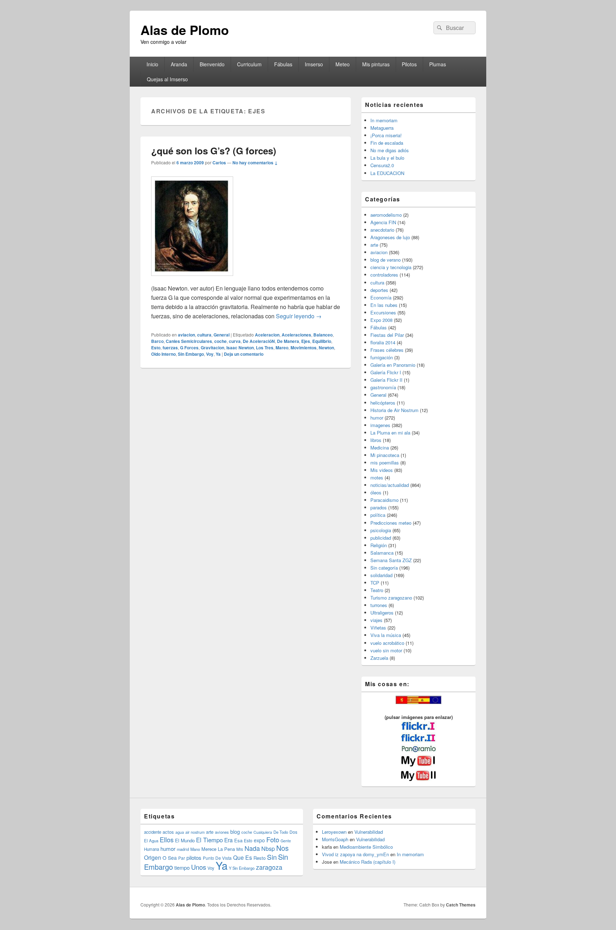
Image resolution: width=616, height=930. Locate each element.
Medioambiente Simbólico (366, 846)
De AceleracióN (259, 341)
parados (378, 507)
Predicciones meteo (390, 522)
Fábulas (283, 64)
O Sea (170, 857)
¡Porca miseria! (386, 135)
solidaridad (381, 575)
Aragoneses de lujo (390, 237)
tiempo (182, 867)
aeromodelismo (386, 214)
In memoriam (383, 120)
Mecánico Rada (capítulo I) (367, 861)
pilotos (193, 857)
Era (228, 840)
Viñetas (378, 627)
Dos (293, 832)
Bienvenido (212, 64)
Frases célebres (387, 349)
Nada (252, 848)
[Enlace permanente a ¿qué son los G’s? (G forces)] (192, 279)
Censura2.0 (382, 165)
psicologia (380, 530)
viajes (376, 620)
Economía (380, 297)
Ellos (167, 839)
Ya (218, 354)
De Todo (280, 832)
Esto (155, 347)
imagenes (380, 425)
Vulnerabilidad (368, 831)
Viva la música (385, 635)
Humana (151, 849)
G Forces (189, 347)
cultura (204, 335)
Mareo (282, 347)
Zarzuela (379, 657)
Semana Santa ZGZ (391, 560)
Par (181, 858)
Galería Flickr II (386, 379)
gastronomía (383, 387)
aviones (222, 832)
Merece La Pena (218, 849)
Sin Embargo (191, 354)
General (222, 335)
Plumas (437, 64)
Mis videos (381, 470)
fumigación (381, 357)
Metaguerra (382, 127)
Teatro (376, 590)
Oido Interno (163, 354)
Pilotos (409, 64)
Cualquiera (262, 832)
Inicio (152, 64)
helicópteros (382, 402)
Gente (286, 840)
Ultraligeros (382, 612)
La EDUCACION (387, 173)
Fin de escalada (386, 142)
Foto (272, 839)
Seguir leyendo (299, 316)
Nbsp (268, 848)
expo (259, 840)
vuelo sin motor (386, 650)
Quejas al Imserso (167, 79)
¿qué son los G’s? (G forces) (213, 150)
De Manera (288, 341)
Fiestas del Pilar (387, 335)
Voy (210, 354)
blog (235, 831)
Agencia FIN (383, 222)
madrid (183, 849)
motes (376, 477)
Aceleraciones (296, 335)
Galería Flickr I (385, 372)
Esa (238, 840)
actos (168, 831)
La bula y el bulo (387, 157)
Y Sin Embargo (242, 868)
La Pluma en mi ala (390, 432)
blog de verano (385, 259)
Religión (378, 545)
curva (235, 341)
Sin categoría (384, 567)
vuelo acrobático (387, 642)
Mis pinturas (376, 64)
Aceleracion (267, 335)
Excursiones (383, 312)
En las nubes (383, 305)
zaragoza (269, 867)
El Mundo (185, 840)
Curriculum (249, 64)
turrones (378, 605)
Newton (326, 347)
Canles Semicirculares (189, 341)
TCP (374, 582)
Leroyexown (334, 831)
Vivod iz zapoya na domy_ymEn (355, 854)
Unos (198, 867)
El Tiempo (209, 840)
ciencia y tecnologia (390, 267)
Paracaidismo (384, 500)
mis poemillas (384, 462)
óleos (375, 492)
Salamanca (382, 552)
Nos (282, 848)
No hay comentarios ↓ (255, 162)
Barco (157, 341)
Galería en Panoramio (392, 364)
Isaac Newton (240, 347)
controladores (384, 274)
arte (374, 244)
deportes (379, 290)
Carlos (219, 162)
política (377, 515)
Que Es (242, 857)
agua (179, 832)
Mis (239, 849)
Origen (152, 857)
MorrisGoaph (335, 839)
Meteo (342, 64)
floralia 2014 (382, 342)
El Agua (151, 840)
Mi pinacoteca (384, 455)
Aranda (179, 64)
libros (375, 440)
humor (376, 417)
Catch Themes (461, 904)
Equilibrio (321, 341)
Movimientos (304, 347)
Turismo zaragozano (391, 597)
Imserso (314, 64)
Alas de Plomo (184, 29)
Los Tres (264, 347)
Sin (272, 857)
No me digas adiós (389, 150)
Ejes (305, 341)
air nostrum (195, 832)
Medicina (379, 447)
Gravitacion (212, 347)
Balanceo (323, 335)
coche (220, 341)
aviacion (186, 335)
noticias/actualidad (389, 485)
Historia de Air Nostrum (394, 410)
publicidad (380, 537)
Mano (195, 849)
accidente (152, 832)
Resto (259, 857)
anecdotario (382, 229)
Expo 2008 (381, 320)
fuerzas (170, 347)
